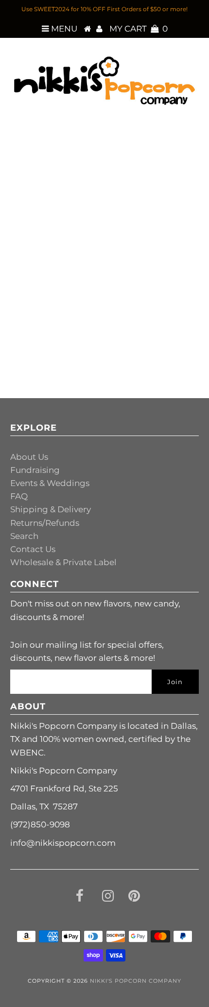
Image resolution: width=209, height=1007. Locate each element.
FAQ (19, 496)
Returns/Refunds (44, 523)
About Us (29, 457)
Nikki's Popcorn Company (135, 980)
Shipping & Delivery (50, 509)
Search (24, 536)
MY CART (138, 29)
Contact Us (32, 549)
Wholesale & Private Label (63, 562)
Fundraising (35, 470)
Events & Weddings (49, 483)
